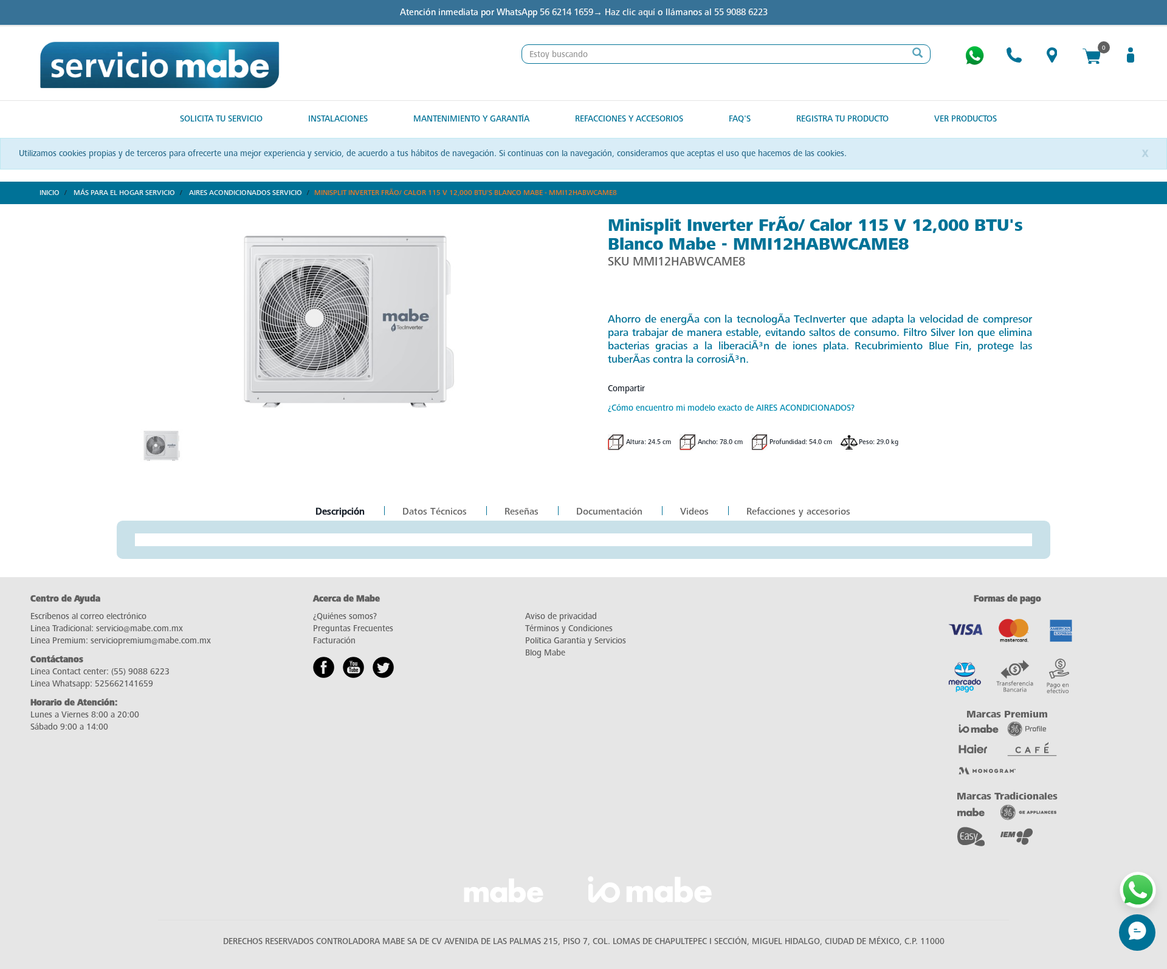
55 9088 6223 (741, 12)
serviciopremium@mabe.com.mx (151, 640)
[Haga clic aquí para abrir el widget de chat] (1137, 932)
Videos (694, 511)
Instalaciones (338, 118)
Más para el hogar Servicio (124, 192)
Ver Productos (965, 118)
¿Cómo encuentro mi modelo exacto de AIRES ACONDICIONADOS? (731, 408)
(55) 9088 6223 (140, 671)
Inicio (50, 192)
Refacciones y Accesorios (629, 118)
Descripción (340, 512)
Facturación (334, 640)
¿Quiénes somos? (345, 616)
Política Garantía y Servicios (575, 640)
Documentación (609, 511)
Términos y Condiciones (569, 628)
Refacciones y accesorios (798, 511)
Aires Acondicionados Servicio (245, 192)
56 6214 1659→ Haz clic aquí (597, 12)
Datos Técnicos (434, 511)
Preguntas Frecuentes (353, 628)
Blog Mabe (545, 652)
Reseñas (521, 511)
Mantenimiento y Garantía (471, 118)
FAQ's (740, 118)
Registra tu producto (842, 118)
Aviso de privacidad (561, 616)
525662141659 (124, 683)
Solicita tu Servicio (221, 118)
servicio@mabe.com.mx (139, 628)
